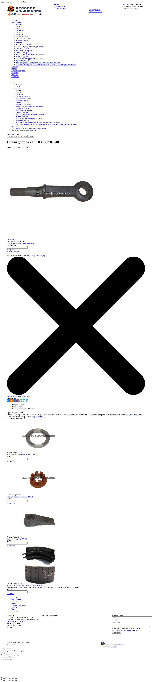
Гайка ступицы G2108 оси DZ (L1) (20, 497)
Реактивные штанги (23, 98)
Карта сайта (11, 645)
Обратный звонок (60, 8)
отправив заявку (132, 415)
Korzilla (114, 647)
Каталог (14, 82)
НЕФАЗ (19, 102)
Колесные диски (22, 100)
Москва (57, 4)
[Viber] (17, 400)
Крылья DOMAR (22, 120)
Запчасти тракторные (24, 110)
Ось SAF (19, 92)
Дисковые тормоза (23, 96)
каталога (134, 8)
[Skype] (24, 400)
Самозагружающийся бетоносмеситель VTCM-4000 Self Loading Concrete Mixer (46, 124)
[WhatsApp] (20, 400)
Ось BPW (19, 94)
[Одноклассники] (11, 400)
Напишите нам (59, 6)
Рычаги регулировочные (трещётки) (29, 106)
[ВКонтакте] (8, 400)
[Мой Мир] (14, 400)
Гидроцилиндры (22, 112)
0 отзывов (11, 239)
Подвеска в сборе (22, 108)
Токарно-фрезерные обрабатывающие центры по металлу (38, 122)
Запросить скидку (38, 256)
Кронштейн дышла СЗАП (17, 539)
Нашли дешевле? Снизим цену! (19, 396)
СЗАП (18, 88)
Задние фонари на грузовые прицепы (30, 114)
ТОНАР (19, 84)
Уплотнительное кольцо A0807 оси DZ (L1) (23, 454)
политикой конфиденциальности (124, 630)
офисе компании (39, 417)
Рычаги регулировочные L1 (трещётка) (31, 128)
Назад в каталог (13, 134)
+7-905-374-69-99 (95, 12)
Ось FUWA (20, 90)
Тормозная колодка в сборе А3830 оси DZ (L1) (24, 585)
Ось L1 (18, 86)
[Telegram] (27, 400)
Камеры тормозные (23, 104)
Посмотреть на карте (15, 621)
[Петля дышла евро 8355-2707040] (51, 237)
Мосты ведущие (22, 116)
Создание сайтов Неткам (114, 645)
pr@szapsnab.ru (94, 10)
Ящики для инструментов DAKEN (29, 118)
